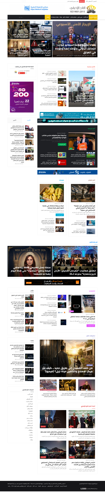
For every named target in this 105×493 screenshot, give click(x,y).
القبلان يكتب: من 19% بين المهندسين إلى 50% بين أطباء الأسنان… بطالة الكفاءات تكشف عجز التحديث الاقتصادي (17, 305)
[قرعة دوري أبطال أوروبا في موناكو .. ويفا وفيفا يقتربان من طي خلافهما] (62, 155)
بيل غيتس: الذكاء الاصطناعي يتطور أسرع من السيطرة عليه (49, 298)
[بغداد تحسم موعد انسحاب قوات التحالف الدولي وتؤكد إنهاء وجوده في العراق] (74, 39)
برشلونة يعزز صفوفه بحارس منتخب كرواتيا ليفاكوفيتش (54, 136)
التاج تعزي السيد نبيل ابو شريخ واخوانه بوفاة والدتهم (18, 356)
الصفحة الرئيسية (93, 17)
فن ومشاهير (30, 425)
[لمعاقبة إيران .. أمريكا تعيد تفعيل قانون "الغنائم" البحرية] (91, 231)
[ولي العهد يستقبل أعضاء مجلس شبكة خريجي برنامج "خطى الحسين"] (19, 48)
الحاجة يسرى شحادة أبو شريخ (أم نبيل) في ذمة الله (17, 363)
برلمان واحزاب (73, 17)
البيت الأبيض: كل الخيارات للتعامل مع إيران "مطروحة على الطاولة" (78, 224)
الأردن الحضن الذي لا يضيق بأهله (17, 296)
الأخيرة (28, 120)
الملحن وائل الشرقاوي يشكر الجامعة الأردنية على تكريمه (17, 134)
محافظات (30, 430)
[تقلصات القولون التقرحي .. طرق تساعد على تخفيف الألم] (62, 73)
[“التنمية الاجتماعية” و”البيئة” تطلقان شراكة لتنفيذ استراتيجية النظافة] (29, 142)
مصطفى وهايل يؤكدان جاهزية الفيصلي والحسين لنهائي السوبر (78, 155)
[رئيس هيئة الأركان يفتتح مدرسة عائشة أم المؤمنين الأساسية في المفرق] (29, 128)
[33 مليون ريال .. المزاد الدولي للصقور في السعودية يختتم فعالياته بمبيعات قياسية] (60, 221)
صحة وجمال (30, 420)
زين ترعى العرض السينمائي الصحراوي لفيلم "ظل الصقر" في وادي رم (53, 463)
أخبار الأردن (85, 17)
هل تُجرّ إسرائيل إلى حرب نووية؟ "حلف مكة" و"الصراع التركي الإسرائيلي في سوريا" (84, 208)
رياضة (61, 17)
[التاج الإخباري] (83, 9)
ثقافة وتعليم (30, 408)
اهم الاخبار (30, 403)
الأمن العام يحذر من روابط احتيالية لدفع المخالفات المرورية (42, 52)
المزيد (48, 17)
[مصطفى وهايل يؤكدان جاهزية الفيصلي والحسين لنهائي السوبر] (91, 155)
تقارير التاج (29, 486)
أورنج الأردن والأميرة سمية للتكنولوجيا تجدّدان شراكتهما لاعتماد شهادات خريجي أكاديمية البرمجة (49, 314)
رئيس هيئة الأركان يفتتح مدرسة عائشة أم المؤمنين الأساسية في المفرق (17, 127)
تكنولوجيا (31, 411)
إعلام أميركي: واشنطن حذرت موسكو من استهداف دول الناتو (53, 432)
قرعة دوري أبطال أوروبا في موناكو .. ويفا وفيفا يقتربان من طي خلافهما (48, 155)
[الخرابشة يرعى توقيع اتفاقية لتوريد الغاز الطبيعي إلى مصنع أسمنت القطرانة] (29, 150)
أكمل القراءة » (62, 144)
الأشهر (14, 120)
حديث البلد (30, 413)
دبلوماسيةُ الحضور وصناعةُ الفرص (17, 314)
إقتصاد (31, 396)
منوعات (31, 437)
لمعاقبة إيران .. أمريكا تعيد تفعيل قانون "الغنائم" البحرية (78, 232)
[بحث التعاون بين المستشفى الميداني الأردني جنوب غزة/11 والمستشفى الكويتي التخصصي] (82, 89)
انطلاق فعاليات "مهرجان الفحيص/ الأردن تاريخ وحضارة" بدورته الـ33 (75, 272)
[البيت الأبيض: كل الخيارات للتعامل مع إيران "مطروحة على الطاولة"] (91, 223)
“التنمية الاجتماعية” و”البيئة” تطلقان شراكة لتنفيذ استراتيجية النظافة (17, 142)
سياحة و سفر (30, 418)
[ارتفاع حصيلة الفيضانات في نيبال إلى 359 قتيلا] (62, 81)
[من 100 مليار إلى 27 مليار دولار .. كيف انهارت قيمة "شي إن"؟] (62, 88)
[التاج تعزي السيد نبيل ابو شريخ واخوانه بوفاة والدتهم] (29, 356)
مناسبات (31, 435)
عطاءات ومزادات (55, 17)
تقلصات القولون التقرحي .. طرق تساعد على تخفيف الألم (49, 74)
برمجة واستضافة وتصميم (92, 488)
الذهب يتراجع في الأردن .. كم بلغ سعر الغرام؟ (19, 35)
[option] (52, 39)
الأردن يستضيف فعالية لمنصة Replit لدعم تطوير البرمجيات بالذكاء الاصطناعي (48, 323)
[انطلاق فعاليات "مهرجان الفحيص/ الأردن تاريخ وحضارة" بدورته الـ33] (74, 261)
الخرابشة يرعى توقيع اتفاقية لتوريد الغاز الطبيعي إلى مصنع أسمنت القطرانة (17, 149)
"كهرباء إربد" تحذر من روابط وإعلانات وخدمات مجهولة (48, 305)
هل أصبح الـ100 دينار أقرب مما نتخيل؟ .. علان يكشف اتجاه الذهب (68, 394)
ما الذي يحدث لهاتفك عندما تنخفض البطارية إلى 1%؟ (82, 317)
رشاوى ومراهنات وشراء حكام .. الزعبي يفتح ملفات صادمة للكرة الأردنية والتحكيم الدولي (87, 395)
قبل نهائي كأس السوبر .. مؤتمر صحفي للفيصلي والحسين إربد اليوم (49, 163)
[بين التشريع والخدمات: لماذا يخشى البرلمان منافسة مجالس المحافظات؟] (29, 321)
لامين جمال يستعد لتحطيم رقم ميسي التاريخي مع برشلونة (78, 163)
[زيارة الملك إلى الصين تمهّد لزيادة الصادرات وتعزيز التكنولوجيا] (29, 329)
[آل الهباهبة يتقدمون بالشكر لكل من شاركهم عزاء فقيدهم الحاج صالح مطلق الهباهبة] (29, 347)
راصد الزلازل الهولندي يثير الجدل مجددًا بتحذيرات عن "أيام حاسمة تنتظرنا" (47, 230)
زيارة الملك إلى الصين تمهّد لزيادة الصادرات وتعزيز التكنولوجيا (17, 329)
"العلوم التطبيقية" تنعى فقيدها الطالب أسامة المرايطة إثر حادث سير (18, 370)
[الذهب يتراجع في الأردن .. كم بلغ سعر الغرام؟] (19, 30)
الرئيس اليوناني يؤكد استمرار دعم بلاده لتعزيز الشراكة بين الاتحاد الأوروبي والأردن (83, 464)
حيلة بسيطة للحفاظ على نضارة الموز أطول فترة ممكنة (53, 206)
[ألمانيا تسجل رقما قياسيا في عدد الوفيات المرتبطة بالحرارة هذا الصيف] (62, 103)
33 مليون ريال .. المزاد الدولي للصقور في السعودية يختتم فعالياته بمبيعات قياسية (47, 222)
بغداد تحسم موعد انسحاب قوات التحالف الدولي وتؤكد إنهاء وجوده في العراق (75, 48)
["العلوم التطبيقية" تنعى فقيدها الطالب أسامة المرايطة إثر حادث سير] (29, 371)
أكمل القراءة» (91, 217)
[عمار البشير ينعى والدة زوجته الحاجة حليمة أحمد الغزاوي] (29, 378)
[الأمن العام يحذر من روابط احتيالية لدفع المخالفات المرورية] (41, 48)
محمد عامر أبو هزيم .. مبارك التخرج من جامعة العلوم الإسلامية (82, 432)
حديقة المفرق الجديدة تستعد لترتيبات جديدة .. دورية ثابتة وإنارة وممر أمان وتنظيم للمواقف (49, 395)
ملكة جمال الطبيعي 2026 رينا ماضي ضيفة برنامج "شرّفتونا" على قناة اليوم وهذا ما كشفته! (31, 270)
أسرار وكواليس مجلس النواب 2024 (18, 486)
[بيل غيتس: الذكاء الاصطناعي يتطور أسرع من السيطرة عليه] (62, 297)
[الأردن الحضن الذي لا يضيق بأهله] (29, 297)
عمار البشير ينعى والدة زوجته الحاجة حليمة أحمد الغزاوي (18, 378)
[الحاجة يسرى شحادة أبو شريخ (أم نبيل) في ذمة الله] (29, 364)
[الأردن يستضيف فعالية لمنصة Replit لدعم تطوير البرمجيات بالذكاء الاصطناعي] (63, 322)
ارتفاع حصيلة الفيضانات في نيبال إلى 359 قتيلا (48, 81)
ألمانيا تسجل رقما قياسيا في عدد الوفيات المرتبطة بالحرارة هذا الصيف (48, 104)
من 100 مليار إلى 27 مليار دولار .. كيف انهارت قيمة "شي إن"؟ (49, 89)
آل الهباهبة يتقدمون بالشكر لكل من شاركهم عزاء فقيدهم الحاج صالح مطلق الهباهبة (17, 347)
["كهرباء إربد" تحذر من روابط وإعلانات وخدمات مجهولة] (62, 305)
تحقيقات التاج (66, 17)
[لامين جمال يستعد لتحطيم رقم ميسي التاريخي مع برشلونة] (91, 162)
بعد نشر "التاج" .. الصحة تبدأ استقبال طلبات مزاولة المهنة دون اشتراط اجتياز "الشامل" (41, 33)
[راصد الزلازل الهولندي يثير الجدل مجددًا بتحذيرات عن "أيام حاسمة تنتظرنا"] (59, 229)
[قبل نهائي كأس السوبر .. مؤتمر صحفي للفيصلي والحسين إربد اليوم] (62, 162)
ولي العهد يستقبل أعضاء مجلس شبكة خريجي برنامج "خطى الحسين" (19, 52)
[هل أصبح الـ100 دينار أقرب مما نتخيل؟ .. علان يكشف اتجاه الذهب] (67, 385)
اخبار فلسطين (29, 399)
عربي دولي (79, 17)
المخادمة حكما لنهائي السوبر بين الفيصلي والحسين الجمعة (49, 96)
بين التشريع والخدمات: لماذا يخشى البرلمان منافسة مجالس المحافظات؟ (17, 321)
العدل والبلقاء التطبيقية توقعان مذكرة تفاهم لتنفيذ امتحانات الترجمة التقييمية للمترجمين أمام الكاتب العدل (17, 159)
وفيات (31, 439)
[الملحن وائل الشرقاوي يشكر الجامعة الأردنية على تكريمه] (29, 135)
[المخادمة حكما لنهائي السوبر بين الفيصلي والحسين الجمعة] (62, 96)
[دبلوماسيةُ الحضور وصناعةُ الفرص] (29, 315)
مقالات (31, 432)
